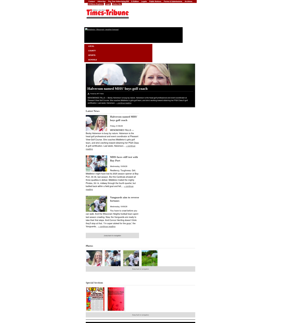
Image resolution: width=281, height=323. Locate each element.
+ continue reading (123, 103)
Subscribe (117, 4)
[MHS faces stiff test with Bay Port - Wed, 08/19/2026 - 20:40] (113, 267)
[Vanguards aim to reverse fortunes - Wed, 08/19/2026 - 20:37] (131, 267)
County (92, 50)
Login (108, 4)
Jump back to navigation (112, 235)
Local (91, 46)
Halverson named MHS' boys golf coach (117, 89)
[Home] (107, 13)
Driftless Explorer (95, 4)
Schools (92, 59)
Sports (91, 55)
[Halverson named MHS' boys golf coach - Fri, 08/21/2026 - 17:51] (95, 267)
